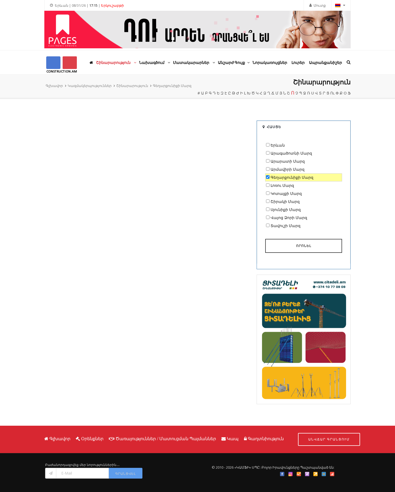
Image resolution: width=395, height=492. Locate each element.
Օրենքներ (92, 439)
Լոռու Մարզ (282, 185)
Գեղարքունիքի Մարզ (172, 85)
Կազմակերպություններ (90, 85)
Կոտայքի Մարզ (286, 193)
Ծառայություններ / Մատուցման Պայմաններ (166, 439)
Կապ (233, 439)
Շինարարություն (132, 85)
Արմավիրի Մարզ (287, 169)
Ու (332, 93)
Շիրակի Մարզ (285, 201)
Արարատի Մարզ (288, 161)
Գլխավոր (54, 85)
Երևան (278, 145)
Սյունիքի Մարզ (286, 209)
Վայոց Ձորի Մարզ (289, 217)
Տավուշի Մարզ (285, 225)
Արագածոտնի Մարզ (291, 153)
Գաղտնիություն (266, 439)
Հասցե (274, 126)
